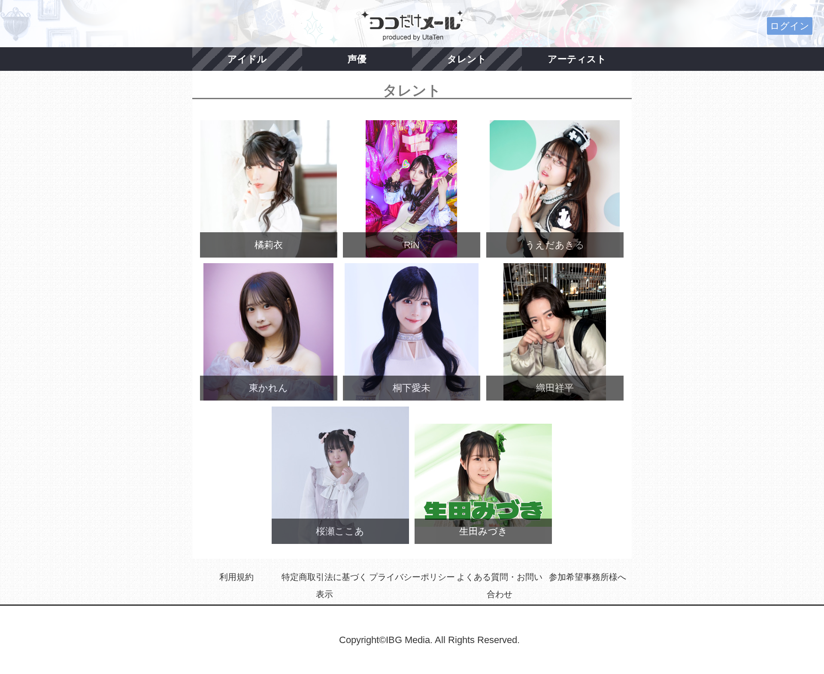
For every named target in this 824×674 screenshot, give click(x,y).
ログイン (789, 26)
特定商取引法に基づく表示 (324, 585)
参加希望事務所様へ (587, 577)
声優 (357, 59)
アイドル (247, 59)
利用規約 (236, 577)
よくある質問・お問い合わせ (499, 585)
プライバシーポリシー (412, 577)
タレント (467, 59)
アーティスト (577, 59)
